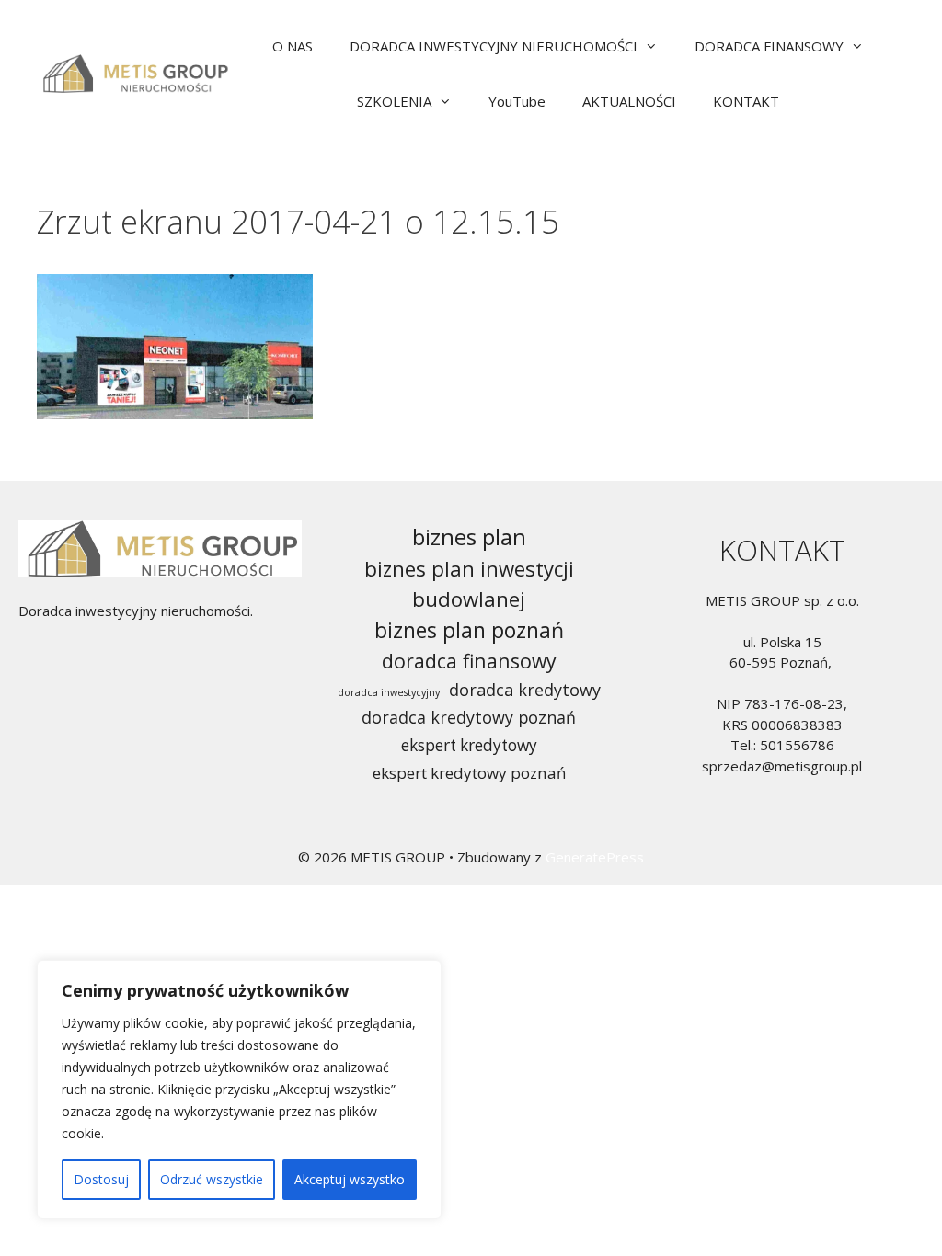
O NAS (292, 46)
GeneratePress (595, 857)
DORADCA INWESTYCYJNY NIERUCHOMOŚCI (494, 46)
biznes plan (469, 536)
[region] (239, 1089)
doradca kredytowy (525, 690)
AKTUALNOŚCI (629, 101)
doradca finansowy (469, 660)
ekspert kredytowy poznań (469, 772)
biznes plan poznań (469, 630)
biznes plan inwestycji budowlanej (469, 583)
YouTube (517, 101)
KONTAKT (746, 101)
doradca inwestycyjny (389, 692)
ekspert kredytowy (469, 745)
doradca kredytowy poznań (469, 717)
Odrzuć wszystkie (211, 1179)
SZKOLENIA (394, 101)
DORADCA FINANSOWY (769, 46)
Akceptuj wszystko (349, 1179)
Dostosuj (101, 1179)
